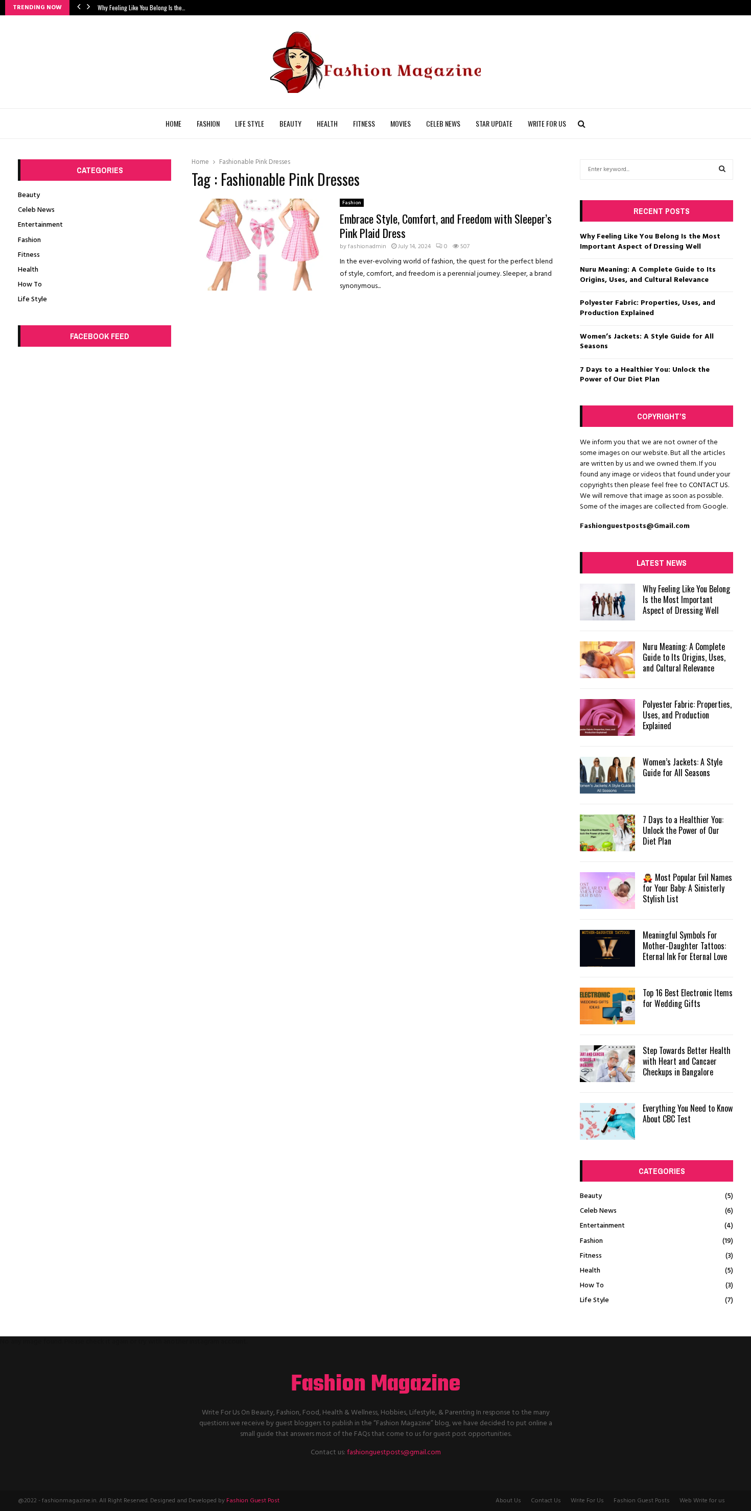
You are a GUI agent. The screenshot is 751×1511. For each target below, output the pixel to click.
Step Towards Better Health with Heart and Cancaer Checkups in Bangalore (687, 1061)
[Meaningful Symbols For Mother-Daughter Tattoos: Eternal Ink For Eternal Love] (607, 948)
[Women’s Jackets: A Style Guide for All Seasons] (607, 775)
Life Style (249, 123)
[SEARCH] (722, 169)
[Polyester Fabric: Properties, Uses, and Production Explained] (607, 717)
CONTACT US (708, 485)
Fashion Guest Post (252, 1501)
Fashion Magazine (375, 1385)
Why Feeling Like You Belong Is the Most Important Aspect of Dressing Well (650, 242)
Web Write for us (702, 1500)
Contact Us (546, 1500)
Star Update (494, 123)
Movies (400, 123)
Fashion (208, 123)
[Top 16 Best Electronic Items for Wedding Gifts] (607, 1006)
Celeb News (443, 123)
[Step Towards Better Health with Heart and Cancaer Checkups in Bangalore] (607, 1063)
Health (327, 123)
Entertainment (40, 225)
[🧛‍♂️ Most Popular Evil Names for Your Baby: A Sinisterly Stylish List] (607, 890)
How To (30, 285)
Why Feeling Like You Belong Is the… (141, 7)
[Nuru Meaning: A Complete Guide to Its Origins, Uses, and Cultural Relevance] (607, 659)
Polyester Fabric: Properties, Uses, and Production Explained (647, 308)
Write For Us (547, 123)
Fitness (364, 123)
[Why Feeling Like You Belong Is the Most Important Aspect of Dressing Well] (607, 602)
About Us (508, 1500)
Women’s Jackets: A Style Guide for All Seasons (647, 342)
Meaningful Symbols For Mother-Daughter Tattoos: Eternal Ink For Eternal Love (685, 946)
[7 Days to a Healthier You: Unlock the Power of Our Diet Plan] (607, 832)
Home (173, 123)
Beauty (290, 123)
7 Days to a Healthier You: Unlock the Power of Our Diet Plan (645, 375)
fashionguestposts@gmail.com (394, 1452)
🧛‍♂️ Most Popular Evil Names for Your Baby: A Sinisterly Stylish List (687, 888)
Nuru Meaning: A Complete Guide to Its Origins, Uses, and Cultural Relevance (648, 275)
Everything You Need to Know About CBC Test (688, 1113)
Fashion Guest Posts (642, 1500)
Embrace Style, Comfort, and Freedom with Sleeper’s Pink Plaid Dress (446, 225)
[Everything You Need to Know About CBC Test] (607, 1121)
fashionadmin (367, 247)
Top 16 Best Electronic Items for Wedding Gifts (688, 998)
